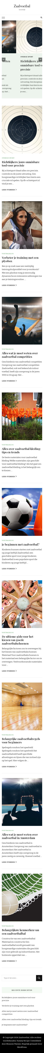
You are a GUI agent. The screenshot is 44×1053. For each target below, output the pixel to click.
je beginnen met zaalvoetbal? (20, 544)
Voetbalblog (8, 253)
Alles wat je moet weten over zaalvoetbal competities (20, 354)
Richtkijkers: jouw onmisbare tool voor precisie (19, 65)
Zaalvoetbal (22, 6)
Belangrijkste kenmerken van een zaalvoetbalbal (20, 931)
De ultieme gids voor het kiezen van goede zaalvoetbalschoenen (17, 640)
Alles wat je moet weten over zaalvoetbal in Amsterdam (20, 836)
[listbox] (22, 59)
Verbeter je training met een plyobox (20, 259)
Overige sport (12, 57)
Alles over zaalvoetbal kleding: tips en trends (21, 450)
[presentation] (4, 59)
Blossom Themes (13, 1044)
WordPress (22, 1047)
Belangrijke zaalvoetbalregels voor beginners (21, 740)
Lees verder (8, 190)
